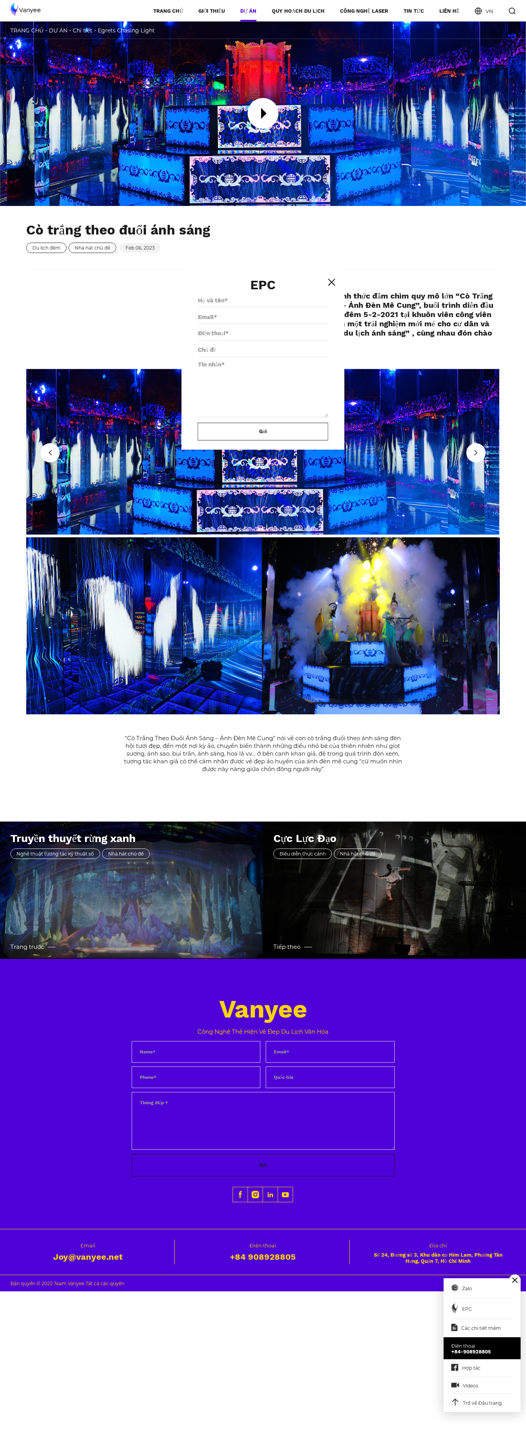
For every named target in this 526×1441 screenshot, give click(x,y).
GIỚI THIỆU (211, 10)
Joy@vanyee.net (88, 1257)
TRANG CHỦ (168, 10)
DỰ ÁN (248, 10)
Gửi (263, 1165)
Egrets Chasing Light (126, 30)
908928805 (263, 1257)
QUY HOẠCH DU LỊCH (298, 10)
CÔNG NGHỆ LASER (364, 10)
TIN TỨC (414, 10)
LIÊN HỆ (449, 10)
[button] (50, 452)
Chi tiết (82, 30)
